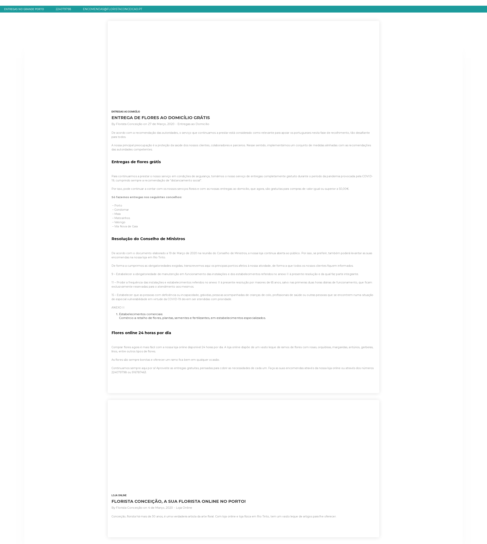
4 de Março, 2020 (160, 507)
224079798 (119, 372)
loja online (334, 368)
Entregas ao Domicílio (125, 111)
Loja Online (119, 495)
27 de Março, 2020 (161, 124)
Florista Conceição (129, 124)
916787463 (139, 372)
